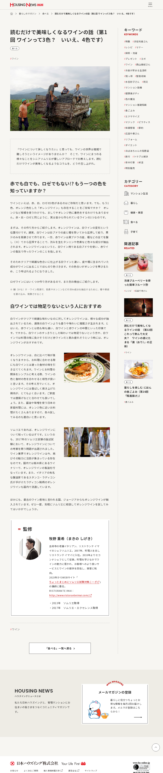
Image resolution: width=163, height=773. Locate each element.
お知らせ (14, 770)
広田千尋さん (132, 133)
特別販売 (130, 168)
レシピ (128, 47)
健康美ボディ (132, 93)
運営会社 (72, 770)
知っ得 (128, 76)
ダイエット (131, 145)
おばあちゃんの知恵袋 (137, 150)
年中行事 (130, 162)
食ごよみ (130, 110)
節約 (141, 127)
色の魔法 (130, 99)
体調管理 (130, 127)
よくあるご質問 (31, 770)
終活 (141, 162)
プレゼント (131, 58)
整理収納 (141, 76)
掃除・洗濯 (131, 53)
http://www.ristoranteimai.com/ (69, 595)
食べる (45, 13)
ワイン (15, 58)
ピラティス (144, 122)
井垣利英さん (141, 41)
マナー (139, 47)
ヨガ (143, 58)
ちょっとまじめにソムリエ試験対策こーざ (73, 581)
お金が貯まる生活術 (136, 70)
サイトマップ (91, 770)
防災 (145, 81)
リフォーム (131, 139)
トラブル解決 (141, 156)
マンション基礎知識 (136, 104)
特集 (127, 41)
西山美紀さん (143, 64)
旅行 (127, 156)
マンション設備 (133, 87)
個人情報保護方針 (52, 770)
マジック (130, 122)
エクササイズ (132, 116)
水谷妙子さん (132, 81)
